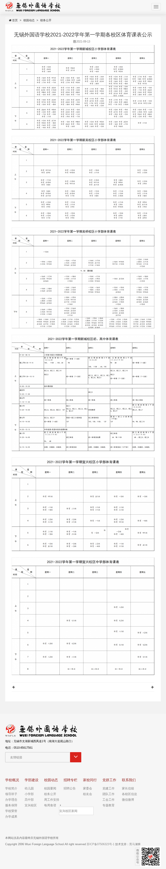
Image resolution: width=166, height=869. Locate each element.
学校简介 (11, 788)
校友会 (87, 794)
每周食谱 (50, 805)
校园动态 (29, 20)
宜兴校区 (31, 805)
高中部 (29, 799)
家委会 (87, 788)
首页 (15, 20)
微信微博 (128, 799)
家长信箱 (128, 788)
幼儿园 (29, 788)
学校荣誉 (11, 811)
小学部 (29, 794)
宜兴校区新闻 (68, 811)
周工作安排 (51, 799)
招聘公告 (70, 788)
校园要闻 (50, 788)
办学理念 (11, 799)
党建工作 (108, 788)
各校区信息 (129, 794)
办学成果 (11, 816)
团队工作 (108, 794)
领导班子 (11, 794)
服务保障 (11, 805)
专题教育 (108, 805)
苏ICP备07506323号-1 (100, 844)
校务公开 (45, 20)
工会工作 (108, 799)
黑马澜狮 (134, 844)
